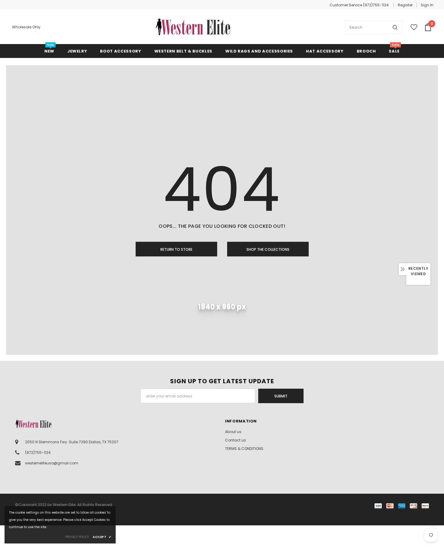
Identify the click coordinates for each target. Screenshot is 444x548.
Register (405, 5)
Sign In (427, 5)
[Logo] (193, 27)
